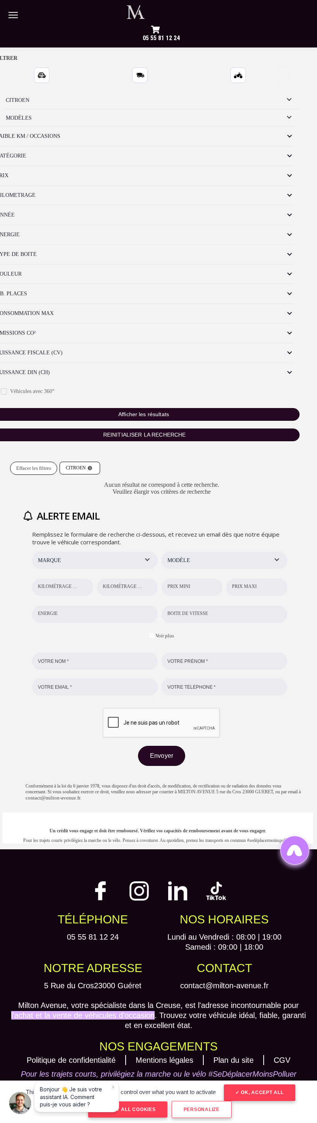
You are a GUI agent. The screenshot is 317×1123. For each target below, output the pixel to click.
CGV (282, 1060)
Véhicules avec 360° (32, 391)
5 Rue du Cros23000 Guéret (92, 985)
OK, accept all (261, 1092)
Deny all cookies (130, 1109)
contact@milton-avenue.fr (53, 798)
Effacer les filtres (33, 468)
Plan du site (233, 1060)
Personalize (202, 1109)
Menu (13, 14)
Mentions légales (164, 1060)
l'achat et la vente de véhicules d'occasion (83, 1015)
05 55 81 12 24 (161, 38)
